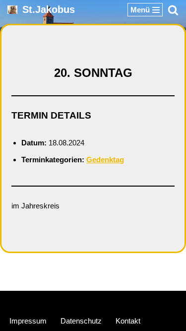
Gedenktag (105, 159)
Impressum (28, 321)
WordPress (130, 300)
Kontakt (128, 321)
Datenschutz (81, 321)
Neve (46, 300)
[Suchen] (173, 9)
